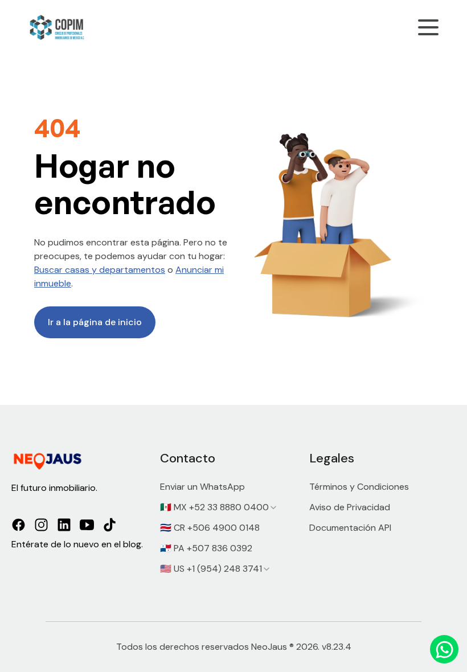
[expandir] (273, 507)
